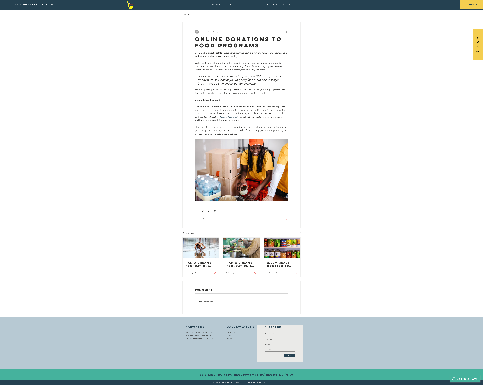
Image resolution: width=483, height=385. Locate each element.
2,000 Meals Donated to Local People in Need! (280, 264)
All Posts (186, 14)
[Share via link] (214, 211)
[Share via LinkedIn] (208, 211)
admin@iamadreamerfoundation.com (200, 338)
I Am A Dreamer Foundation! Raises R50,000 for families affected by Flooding (200, 264)
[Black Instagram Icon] (477, 46)
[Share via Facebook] (196, 211)
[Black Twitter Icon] (477, 42)
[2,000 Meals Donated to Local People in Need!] (282, 248)
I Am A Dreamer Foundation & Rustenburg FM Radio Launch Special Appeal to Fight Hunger (240, 264)
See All (298, 233)
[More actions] (286, 31)
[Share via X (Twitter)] (202, 211)
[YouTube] (477, 51)
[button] (297, 15)
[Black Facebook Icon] (477, 37)
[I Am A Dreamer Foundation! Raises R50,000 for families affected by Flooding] (201, 248)
